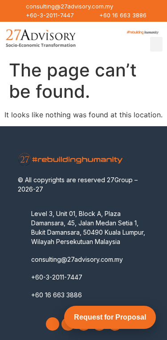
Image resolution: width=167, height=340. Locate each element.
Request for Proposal (110, 317)
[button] (156, 44)
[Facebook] (52, 324)
